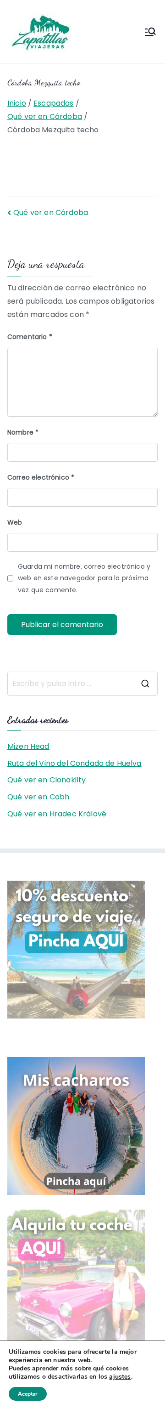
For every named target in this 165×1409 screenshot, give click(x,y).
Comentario (29, 336)
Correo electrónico (40, 477)
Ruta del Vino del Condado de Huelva (74, 763)
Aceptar (28, 1394)
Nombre (22, 432)
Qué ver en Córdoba (50, 212)
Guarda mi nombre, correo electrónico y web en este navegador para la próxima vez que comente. (84, 578)
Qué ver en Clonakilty (46, 780)
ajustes (120, 1377)
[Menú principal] (150, 31)
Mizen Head (28, 746)
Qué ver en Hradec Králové (56, 814)
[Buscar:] (82, 683)
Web (14, 522)
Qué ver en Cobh (38, 797)
